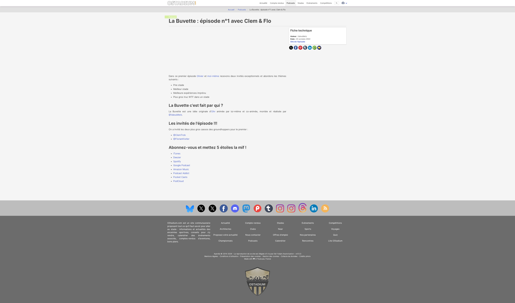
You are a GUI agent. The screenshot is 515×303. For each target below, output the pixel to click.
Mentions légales (211, 256)
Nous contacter (253, 235)
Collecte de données (289, 256)
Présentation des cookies (250, 256)
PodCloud (178, 181)
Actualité (263, 3)
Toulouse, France (264, 259)
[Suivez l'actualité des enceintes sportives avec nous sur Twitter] (212, 212)
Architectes (225, 229)
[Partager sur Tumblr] (305, 49)
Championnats (225, 241)
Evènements (312, 3)
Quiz (335, 235)
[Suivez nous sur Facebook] (224, 212)
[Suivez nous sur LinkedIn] (314, 212)
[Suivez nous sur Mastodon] (246, 212)
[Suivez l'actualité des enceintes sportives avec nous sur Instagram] (291, 212)
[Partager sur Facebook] (296, 49)
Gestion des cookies (271, 256)
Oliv (213, 111)
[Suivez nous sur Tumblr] (269, 212)
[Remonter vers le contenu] (257, 295)
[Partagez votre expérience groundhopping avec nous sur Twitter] (201, 212)
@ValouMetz (175, 114)
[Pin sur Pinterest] (300, 49)
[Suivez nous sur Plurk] (257, 212)
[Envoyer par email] (319, 49)
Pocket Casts (180, 177)
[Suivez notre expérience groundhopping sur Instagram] (280, 212)
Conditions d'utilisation (229, 256)
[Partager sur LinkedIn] (310, 49)
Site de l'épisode (297, 42)
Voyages (335, 229)
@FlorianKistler (181, 139)
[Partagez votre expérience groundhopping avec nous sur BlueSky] (190, 212)
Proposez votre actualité (225, 235)
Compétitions (326, 3)
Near (280, 229)
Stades (301, 3)
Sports (308, 229)
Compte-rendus (277, 3)
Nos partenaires (308, 235)
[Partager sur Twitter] (291, 49)
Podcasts (291, 3)
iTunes (176, 153)
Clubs (253, 229)
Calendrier (280, 241)
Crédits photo (305, 256)
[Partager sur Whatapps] (314, 49)
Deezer (177, 157)
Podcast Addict (181, 173)
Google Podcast (181, 165)
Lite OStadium (335, 241)
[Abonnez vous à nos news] (325, 212)
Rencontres (307, 241)
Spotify (177, 161)
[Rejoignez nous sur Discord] (235, 212)
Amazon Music (181, 169)
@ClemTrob (179, 135)
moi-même (213, 76)
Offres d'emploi (280, 235)
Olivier (200, 76)
